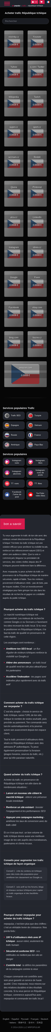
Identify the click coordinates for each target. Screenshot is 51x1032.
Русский (24, 1019)
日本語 (40, 1022)
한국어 (31, 1022)
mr (16, 6)
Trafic (24, 6)
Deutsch (44, 1019)
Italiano (12, 1022)
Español (15, 1019)
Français (35, 1019)
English (6, 1019)
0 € (36, 2)
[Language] (48, 2)
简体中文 (22, 1022)
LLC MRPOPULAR (31, 1027)
